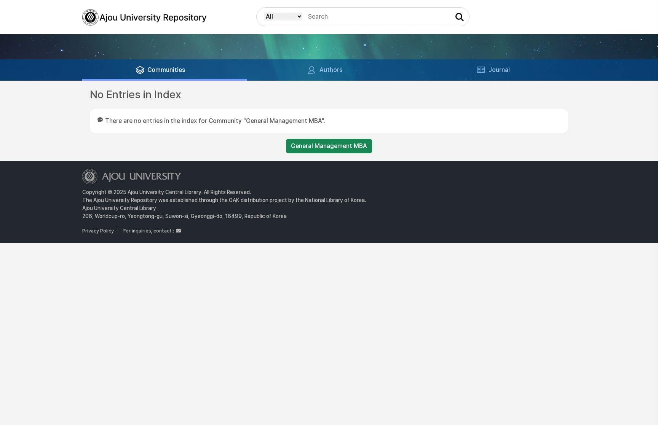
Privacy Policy (98, 231)
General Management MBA (329, 146)
